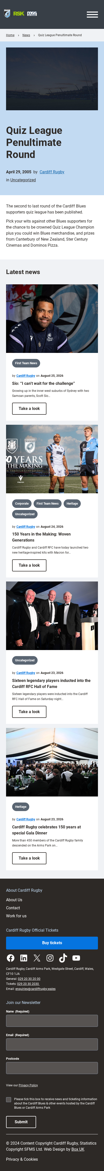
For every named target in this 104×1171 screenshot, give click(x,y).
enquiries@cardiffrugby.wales (35, 989)
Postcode (12, 1058)
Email (17, 1035)
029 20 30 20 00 (29, 979)
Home (10, 35)
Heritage (72, 503)
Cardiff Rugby (52, 172)
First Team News (26, 363)
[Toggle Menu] (92, 14)
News (26, 35)
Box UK (77, 1149)
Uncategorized (23, 180)
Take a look (32, 410)
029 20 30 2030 (28, 984)
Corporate (22, 503)
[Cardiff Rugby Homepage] (20, 14)
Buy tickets (52, 942)
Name (17, 1011)
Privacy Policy (28, 1085)
